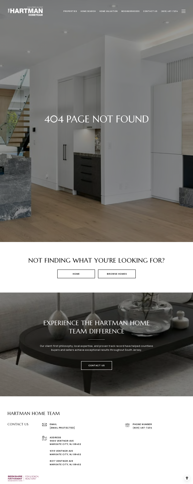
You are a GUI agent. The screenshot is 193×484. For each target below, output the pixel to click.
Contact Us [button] (96, 365)
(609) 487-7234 (142, 427)
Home (76, 273)
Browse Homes (117, 273)
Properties (70, 11)
